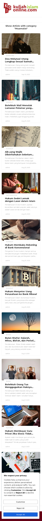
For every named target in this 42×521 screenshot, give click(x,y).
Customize (20, 502)
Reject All (20, 508)
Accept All (20, 514)
